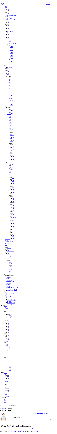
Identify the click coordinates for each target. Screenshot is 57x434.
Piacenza (10, 102)
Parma (9, 101)
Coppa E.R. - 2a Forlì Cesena (9, 297)
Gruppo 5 (11, 167)
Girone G (8, 37)
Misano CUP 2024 (7, 279)
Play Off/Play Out (9, 67)
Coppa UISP (10, 269)
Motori (4, 399)
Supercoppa (10, 262)
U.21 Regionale (7, 388)
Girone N (10, 41)
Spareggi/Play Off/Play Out (10, 31)
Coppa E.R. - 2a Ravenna (8, 296)
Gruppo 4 (11, 169)
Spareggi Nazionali (9, 18)
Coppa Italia (7, 396)
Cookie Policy (18, 431)
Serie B (6, 7)
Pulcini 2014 (8, 276)
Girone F (8, 36)
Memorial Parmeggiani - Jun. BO (9, 281)
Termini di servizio (13, 431)
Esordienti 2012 (9, 278)
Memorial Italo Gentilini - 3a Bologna (12, 301)
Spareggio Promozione (8, 243)
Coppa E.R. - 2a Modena (8, 294)
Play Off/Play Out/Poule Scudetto (11, 15)
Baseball (5, 402)
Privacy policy (22, 431)
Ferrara (10, 48)
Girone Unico (9, 66)
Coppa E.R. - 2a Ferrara (8, 295)
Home (3, 408)
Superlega (8, 343)
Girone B (8, 10)
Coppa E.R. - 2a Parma (8, 292)
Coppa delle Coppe (11, 263)
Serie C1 (6, 381)
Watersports (5, 401)
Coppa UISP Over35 (11, 273)
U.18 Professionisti (9, 78)
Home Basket (5, 306)
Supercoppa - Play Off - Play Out (11, 19)
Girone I (10, 128)
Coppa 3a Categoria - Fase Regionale (12, 290)
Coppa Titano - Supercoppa (9, 241)
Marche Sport (47, 5)
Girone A (8, 9)
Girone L (10, 39)
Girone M (10, 40)
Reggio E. (8, 386)
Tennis (4, 398)
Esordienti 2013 (9, 277)
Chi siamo (36, 431)
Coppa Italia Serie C (8, 284)
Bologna (8, 385)
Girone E (8, 14)
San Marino (5, 392)
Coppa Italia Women (8, 283)
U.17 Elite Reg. (9, 114)
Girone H (8, 30)
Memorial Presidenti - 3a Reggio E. (11, 300)
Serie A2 (6, 308)
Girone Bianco (14, 161)
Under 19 (8, 254)
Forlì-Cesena (10, 98)
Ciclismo (5, 400)
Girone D (8, 27)
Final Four (10, 80)
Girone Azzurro (14, 217)
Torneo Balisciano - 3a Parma (11, 299)
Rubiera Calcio (33, 428)
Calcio (5, 408)
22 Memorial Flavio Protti (8, 280)
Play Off (10, 64)
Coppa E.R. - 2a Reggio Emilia (9, 293)
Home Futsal (5, 373)
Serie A (6, 6)
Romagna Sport (48, 4)
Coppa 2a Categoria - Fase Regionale (12, 289)
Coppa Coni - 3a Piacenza (10, 298)
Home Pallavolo (6, 341)
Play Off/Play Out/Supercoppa (11, 69)
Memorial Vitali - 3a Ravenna (11, 303)
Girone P (10, 42)
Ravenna (11, 141)
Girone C (8, 22)
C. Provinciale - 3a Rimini (10, 304)
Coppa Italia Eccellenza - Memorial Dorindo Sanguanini (12, 287)
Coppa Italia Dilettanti (8, 286)
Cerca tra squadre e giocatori (12, 405)
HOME (3, 3)
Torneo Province (7, 239)
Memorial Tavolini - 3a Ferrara (11, 302)
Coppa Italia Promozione (10, 251)
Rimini (11, 142)
